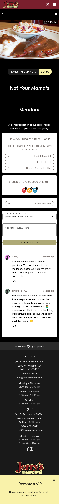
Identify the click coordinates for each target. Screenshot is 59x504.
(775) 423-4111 (29, 373)
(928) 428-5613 (29, 426)
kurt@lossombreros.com (30, 377)
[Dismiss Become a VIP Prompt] (54, 479)
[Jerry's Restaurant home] (16, 4)
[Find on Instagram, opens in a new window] (31, 410)
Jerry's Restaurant (29, 468)
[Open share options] (55, 14)
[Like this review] (15, 281)
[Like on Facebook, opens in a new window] (27, 410)
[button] (3, 14)
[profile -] (47, 4)
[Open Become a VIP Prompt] (29, 501)
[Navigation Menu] (54, 4)
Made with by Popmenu (23, 346)
